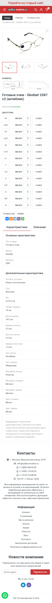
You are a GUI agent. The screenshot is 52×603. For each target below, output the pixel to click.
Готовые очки (9, 214)
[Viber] (18, 218)
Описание (39, 227)
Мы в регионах (26, 520)
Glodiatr (21, 214)
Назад (7, 18)
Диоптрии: (8, 112)
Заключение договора (26, 543)
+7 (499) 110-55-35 (27, 471)
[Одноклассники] (11, 218)
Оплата (26, 524)
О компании (26, 516)
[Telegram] (15, 218)
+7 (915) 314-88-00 (27, 475)
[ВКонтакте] (7, 218)
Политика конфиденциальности (26, 547)
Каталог (26, 512)
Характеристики (16, 227)
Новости (26, 531)
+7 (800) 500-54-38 (27, 467)
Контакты (26, 539)
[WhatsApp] (22, 218)
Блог (26, 535)
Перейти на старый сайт (26, 3)
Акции (26, 527)
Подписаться (40, 572)
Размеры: (7, 78)
